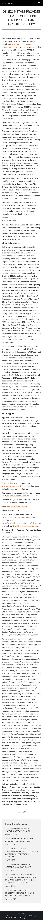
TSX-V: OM (14, 44)
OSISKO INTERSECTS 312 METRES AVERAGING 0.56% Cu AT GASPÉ (18, 829)
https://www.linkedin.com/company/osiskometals (22, 523)
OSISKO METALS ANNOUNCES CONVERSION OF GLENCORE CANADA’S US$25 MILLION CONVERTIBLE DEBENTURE (21, 853)
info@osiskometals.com (17, 506)
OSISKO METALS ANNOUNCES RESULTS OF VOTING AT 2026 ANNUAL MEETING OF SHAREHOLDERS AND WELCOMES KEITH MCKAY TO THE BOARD (21, 878)
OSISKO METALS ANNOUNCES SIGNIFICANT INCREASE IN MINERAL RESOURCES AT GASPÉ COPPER (19, 893)
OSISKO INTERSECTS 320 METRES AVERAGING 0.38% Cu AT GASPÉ (19, 839)
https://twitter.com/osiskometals (25, 526)
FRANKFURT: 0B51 (9, 47)
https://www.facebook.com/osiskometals (18, 517)
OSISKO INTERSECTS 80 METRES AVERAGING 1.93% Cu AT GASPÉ (18, 865)
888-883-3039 (12, 918)
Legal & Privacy (31, 916)
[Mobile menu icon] (39, 3)
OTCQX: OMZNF (26, 44)
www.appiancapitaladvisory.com (15, 486)
